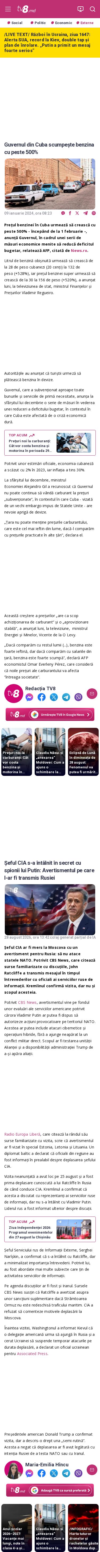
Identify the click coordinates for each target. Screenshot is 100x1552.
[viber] (94, 213)
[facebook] (70, 213)
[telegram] (85, 213)
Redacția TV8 (40, 688)
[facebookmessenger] (63, 213)
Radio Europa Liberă (22, 1134)
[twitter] (77, 213)
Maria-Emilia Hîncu (47, 1464)
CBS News (27, 1002)
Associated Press (32, 1353)
